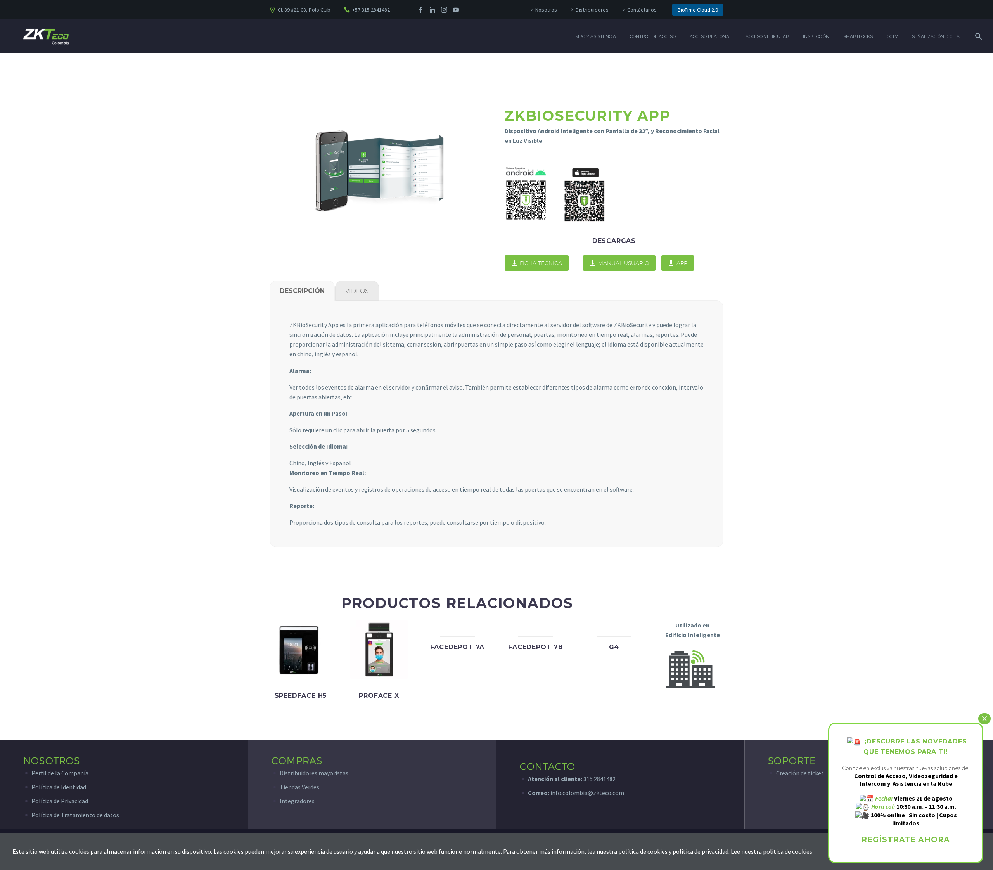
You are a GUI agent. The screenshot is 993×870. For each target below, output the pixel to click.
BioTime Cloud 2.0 (698, 9)
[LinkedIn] (432, 10)
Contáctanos (642, 9)
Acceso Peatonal (711, 36)
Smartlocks (858, 36)
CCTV (892, 36)
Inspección (816, 36)
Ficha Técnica (536, 263)
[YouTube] (456, 10)
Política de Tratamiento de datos (75, 815)
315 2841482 (599, 779)
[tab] (302, 291)
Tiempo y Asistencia (592, 36)
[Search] (977, 36)
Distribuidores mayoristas (314, 773)
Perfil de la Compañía (59, 773)
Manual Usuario (619, 263)
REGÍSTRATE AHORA (905, 839)
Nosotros (546, 9)
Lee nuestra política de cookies (771, 851)
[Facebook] (421, 10)
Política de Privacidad (59, 801)
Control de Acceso (653, 36)
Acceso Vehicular (767, 36)
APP (677, 263)
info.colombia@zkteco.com (586, 793)
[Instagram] (444, 10)
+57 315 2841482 (371, 9)
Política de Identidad (58, 787)
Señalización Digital (937, 36)
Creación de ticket (800, 773)
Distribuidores (592, 9)
